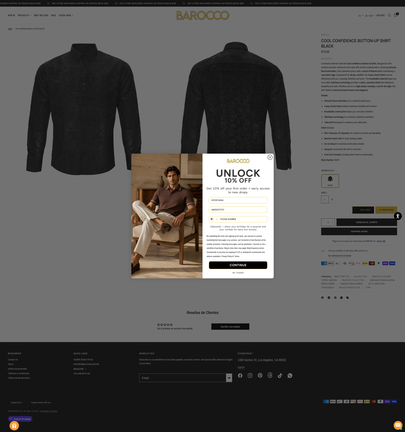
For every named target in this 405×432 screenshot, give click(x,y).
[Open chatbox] (398, 425)
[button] (398, 216)
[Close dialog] (270, 157)
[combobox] (214, 219)
